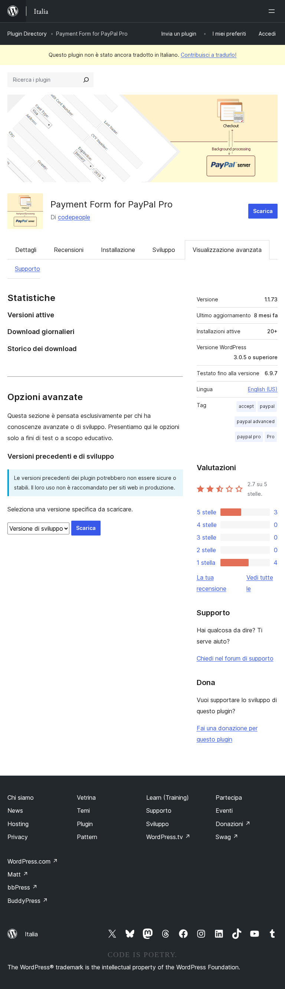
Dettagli (25, 249)
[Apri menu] (273, 11)
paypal (267, 406)
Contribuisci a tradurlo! (208, 55)
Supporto (27, 268)
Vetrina (86, 797)
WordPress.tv (168, 837)
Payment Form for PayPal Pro (111, 204)
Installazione (118, 249)
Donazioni (233, 824)
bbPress (22, 887)
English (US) (263, 389)
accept (246, 406)
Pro (271, 436)
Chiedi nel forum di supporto (235, 658)
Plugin (85, 824)
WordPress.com (32, 861)
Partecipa (229, 797)
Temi (83, 810)
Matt (17, 874)
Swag (227, 837)
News (15, 810)
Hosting (18, 824)
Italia (31, 934)
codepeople (74, 217)
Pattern (87, 837)
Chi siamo (20, 797)
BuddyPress (27, 900)
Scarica (263, 211)
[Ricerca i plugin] (86, 79)
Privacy (17, 837)
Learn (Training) (167, 797)
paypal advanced (256, 421)
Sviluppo (164, 249)
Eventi (224, 810)
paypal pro (249, 436)
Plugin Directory (27, 33)
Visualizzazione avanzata (227, 249)
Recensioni (68, 249)
